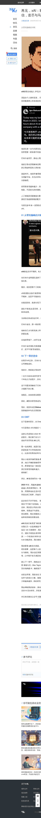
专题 (15, 38)
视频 (15, 34)
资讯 (15, 26)
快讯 (15, 22)
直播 (15, 30)
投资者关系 (25, 801)
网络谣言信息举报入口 (29, 806)
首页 (15, 18)
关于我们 (36, 793)
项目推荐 (24, 793)
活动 (15, 42)
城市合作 (24, 789)
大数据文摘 (25, 21)
